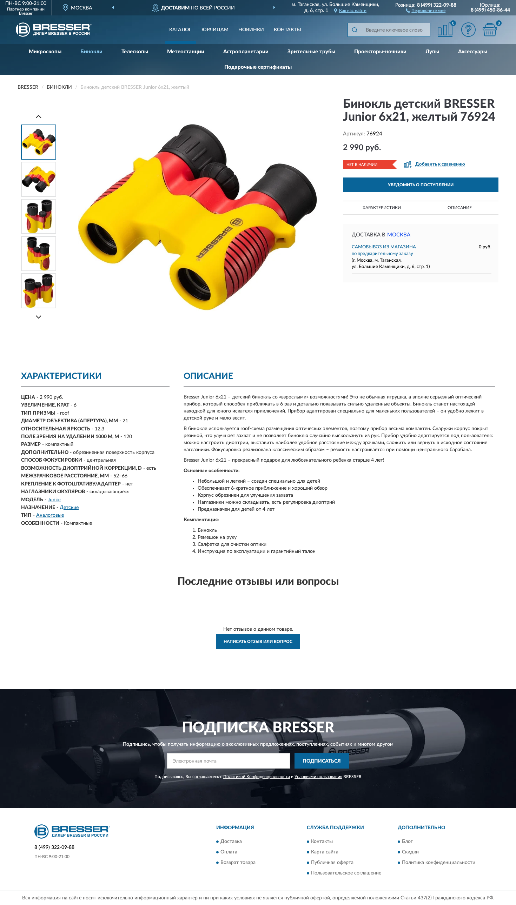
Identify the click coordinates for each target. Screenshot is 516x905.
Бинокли (91, 51)
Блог (407, 841)
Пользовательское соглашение (346, 873)
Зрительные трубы (311, 51)
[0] (489, 29)
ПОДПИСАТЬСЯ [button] (322, 761)
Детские (69, 507)
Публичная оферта (332, 862)
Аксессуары (472, 51)
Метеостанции (185, 51)
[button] (425, 10)
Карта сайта (324, 852)
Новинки (251, 29)
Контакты (287, 29)
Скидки (410, 852)
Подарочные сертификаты (258, 67)
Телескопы (134, 51)
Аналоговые (50, 515)
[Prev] (38, 116)
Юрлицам (215, 29)
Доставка (231, 841)
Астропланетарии (246, 51)
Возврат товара (238, 862)
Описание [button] (460, 208)
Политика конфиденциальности (438, 862)
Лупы (432, 51)
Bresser (25, 13)
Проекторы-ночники (380, 51)
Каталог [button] (180, 29)
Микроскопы (45, 51)
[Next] (38, 316)
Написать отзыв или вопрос (258, 641)
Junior (54, 499)
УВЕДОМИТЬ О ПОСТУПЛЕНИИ (421, 185)
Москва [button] (398, 234)
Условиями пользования (318, 777)
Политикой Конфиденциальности (256, 777)
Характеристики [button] (382, 208)
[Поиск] (355, 30)
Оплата (228, 852)
